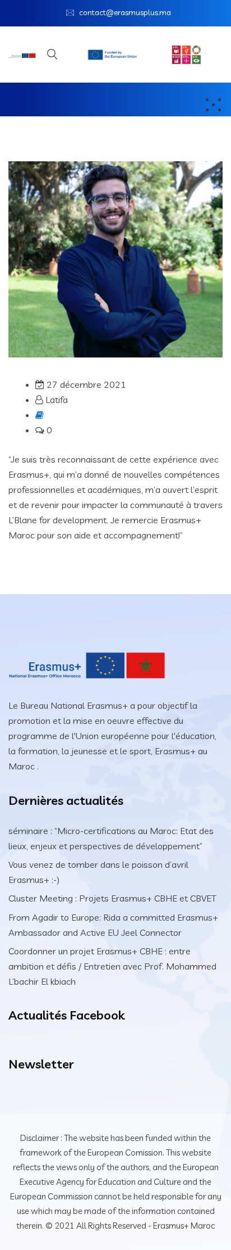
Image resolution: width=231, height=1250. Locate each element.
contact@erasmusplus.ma (125, 12)
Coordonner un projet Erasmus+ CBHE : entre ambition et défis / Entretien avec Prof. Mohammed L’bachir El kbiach (112, 966)
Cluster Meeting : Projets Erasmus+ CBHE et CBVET (112, 898)
